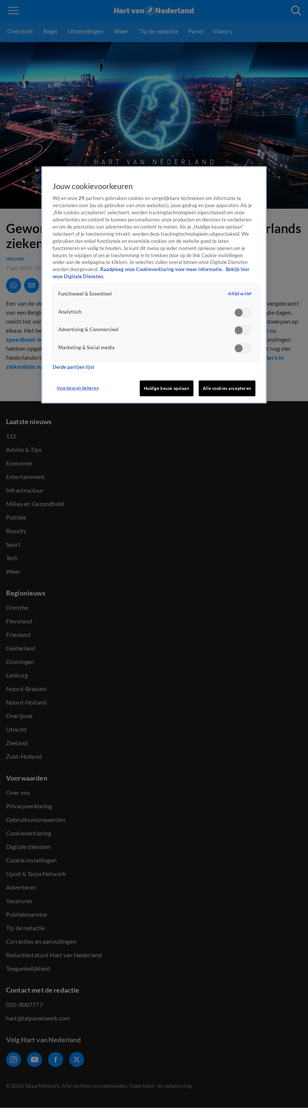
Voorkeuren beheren (78, 387)
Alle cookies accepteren (227, 388)
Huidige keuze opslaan (166, 388)
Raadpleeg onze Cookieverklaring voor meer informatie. (162, 269)
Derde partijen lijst (73, 367)
